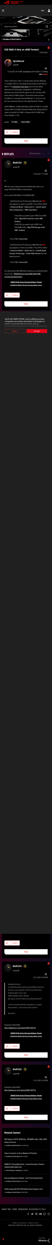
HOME (14, 1209)
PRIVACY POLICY (33, 1223)
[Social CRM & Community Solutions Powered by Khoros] (44, 1240)
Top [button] (3, 1239)
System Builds (25, 122)
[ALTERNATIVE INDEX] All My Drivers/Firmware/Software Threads (26, 285)
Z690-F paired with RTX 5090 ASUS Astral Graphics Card (23, 1189)
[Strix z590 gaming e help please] (44, 153)
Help (42, 11)
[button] (7, 132)
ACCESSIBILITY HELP (37, 1209)
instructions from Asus (21, 87)
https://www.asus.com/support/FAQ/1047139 (20, 1028)
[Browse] (4, 11)
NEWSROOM (23, 1209)
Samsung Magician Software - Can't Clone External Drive (23, 1178)
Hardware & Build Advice (12, 39)
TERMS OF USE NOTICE (19, 1223)
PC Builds (14, 122)
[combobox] (26, 26)
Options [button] (48, 39)
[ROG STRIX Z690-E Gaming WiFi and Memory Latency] (48, 153)
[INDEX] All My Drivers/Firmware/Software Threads (26, 282)
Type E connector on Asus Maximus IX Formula (20, 1153)
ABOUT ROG (6, 1209)
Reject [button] (15, 331)
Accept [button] (37, 331)
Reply (26, 141)
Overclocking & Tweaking (13, 1170)
